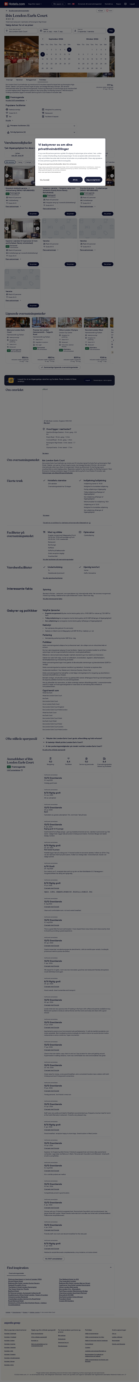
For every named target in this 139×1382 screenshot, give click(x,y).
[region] (70, 162)
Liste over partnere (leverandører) (49, 172)
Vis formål (44, 180)
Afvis (75, 180)
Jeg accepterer (93, 180)
